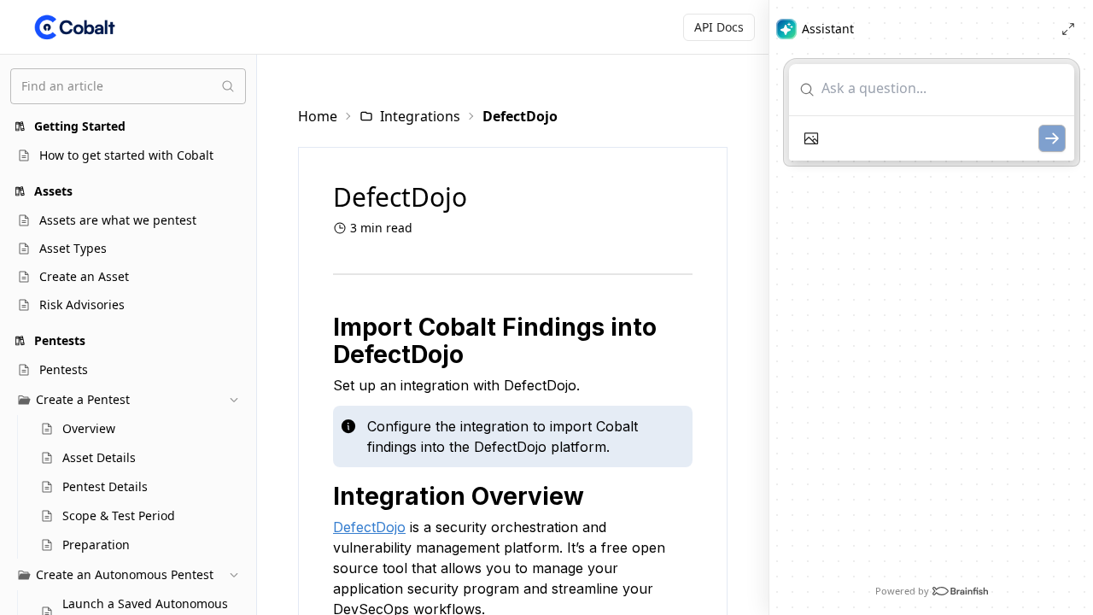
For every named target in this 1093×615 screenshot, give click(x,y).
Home (317, 116)
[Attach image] (811, 138)
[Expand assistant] (1068, 29)
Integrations (420, 116)
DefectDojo (369, 527)
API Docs (719, 27)
